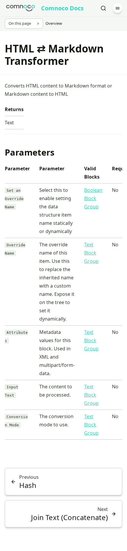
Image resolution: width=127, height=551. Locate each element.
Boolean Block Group (93, 198)
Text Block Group (91, 252)
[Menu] (117, 8)
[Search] (103, 8)
